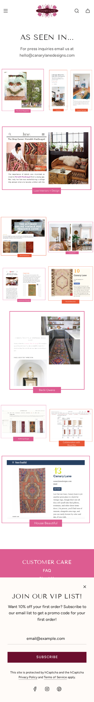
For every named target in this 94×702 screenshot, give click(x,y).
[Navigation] (5, 10)
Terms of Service (55, 677)
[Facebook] (35, 688)
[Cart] (87, 10)
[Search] (76, 10)
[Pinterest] (59, 688)
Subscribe (47, 657)
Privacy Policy (28, 677)
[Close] (84, 586)
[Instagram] (47, 688)
